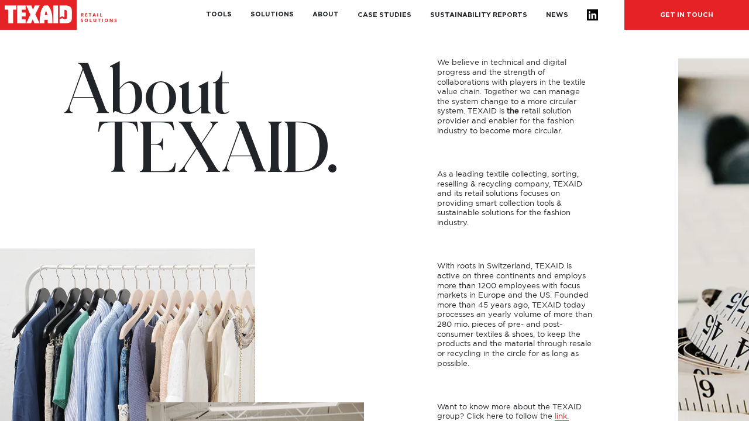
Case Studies (384, 15)
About (325, 14)
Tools (219, 14)
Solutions (272, 14)
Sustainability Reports (478, 15)
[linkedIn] (592, 14)
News (557, 15)
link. (562, 416)
